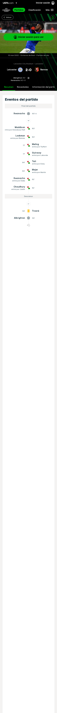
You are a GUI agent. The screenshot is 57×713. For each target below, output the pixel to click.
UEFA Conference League (6, 10)
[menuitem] (19, 10)
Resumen (8, 87)
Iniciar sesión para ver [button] (31, 37)
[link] (19, 10)
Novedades (23, 87)
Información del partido (44, 87)
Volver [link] (9, 17)
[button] (49, 10)
